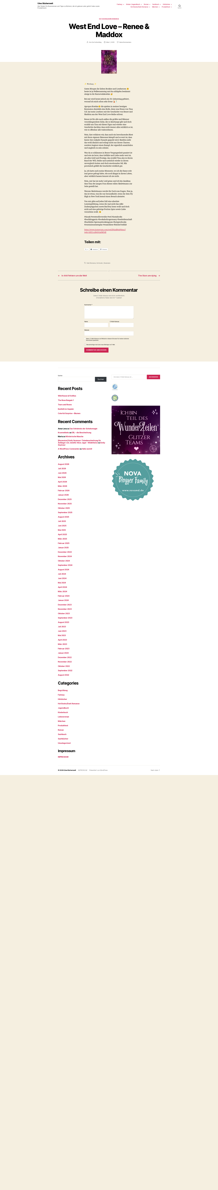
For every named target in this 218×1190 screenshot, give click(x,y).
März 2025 (62, 539)
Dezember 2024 (65, 552)
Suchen (60, 375)
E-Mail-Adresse (114, 321)
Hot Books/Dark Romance (139, 7)
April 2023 (62, 640)
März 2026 (62, 486)
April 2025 (62, 534)
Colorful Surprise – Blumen (69, 413)
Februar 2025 (63, 543)
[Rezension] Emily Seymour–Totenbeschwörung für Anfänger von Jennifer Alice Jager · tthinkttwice (79, 441)
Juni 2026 (62, 473)
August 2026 (63, 464)
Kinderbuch (63, 712)
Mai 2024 (62, 583)
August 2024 (63, 570)
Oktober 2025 (64, 508)
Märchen (155, 7)
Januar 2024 (63, 600)
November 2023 (65, 609)
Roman (146, 4)
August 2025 (63, 517)
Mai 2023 (62, 635)
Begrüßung (63, 690)
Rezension (107, 263)
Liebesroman (63, 717)
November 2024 (65, 556)
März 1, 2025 (110, 42)
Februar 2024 (63, 596)
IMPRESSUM (63, 757)
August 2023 (63, 622)
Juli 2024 (62, 574)
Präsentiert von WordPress (98, 770)
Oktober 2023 (64, 613)
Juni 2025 (62, 526)
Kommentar (88, 305)
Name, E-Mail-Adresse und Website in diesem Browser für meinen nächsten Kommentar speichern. (107, 339)
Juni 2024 (62, 578)
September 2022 (65, 670)
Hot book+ (99, 263)
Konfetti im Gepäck (66, 409)
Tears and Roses (65, 405)
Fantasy (119, 4)
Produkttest (166, 7)
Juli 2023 (62, 627)
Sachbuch (155, 4)
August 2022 (63, 675)
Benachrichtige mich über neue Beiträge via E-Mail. (100, 344)
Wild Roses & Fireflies (67, 396)
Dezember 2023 (65, 605)
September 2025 (65, 512)
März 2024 (62, 591)
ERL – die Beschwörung (81, 433)
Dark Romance (91, 263)
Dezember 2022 (65, 657)
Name (86, 321)
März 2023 (62, 644)
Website (86, 330)
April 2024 (62, 587)
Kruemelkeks (63, 433)
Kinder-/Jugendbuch (133, 4)
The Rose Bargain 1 (66, 400)
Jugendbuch (63, 708)
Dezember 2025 (65, 499)
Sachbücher (63, 739)
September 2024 (65, 565)
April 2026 (62, 482)
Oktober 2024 (64, 561)
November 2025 (65, 504)
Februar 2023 (63, 649)
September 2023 (65, 618)
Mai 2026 (62, 477)
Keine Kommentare (125, 42)
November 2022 (65, 662)
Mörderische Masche (74, 436)
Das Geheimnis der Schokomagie (83, 429)
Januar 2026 (63, 495)
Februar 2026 (63, 490)
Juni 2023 (62, 631)
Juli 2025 (62, 521)
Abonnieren (153, 377)
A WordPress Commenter (68, 449)
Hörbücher (166, 4)
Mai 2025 (62, 530)
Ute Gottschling (96, 42)
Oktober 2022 (64, 666)
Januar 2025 (63, 548)
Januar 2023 (63, 653)
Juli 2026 (62, 468)
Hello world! (87, 449)
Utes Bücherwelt (45, 3)
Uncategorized (64, 743)
